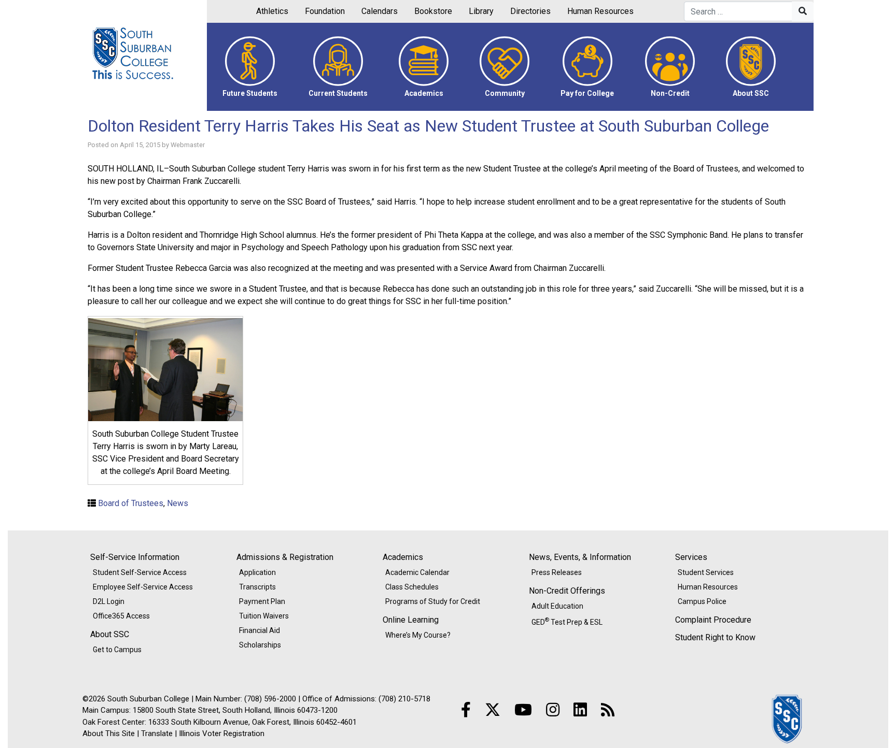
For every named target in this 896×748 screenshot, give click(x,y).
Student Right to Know (715, 637)
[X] (493, 710)
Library (481, 11)
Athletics (272, 11)
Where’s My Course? (418, 635)
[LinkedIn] (580, 710)
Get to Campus (117, 649)
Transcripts (257, 587)
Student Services (706, 572)
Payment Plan (262, 601)
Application (257, 572)
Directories (530, 11)
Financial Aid (259, 630)
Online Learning (411, 620)
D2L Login (108, 601)
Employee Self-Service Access (143, 587)
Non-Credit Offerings (567, 591)
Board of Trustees (130, 503)
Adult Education (557, 606)
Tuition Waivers (264, 616)
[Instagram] (553, 710)
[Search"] (803, 11)
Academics (403, 557)
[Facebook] (466, 710)
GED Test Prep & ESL (567, 621)
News (177, 503)
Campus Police (702, 601)
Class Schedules (412, 587)
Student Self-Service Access (140, 572)
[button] (250, 67)
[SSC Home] (788, 718)
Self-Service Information (134, 557)
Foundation (325, 11)
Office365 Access (121, 616)
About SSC (109, 634)
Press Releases (556, 572)
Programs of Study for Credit (432, 601)
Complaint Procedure (713, 620)
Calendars (379, 11)
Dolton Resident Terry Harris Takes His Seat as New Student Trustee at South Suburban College (428, 126)
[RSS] (608, 710)
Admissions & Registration (284, 557)
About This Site (108, 733)
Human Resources (600, 11)
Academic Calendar (417, 572)
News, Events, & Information (580, 557)
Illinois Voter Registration (221, 733)
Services (691, 557)
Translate (157, 733)
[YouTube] (523, 710)
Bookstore (433, 11)
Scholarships (260, 645)
